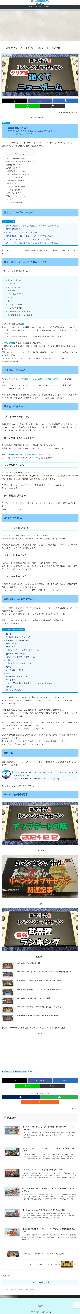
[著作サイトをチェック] (21, 1097)
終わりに (9, 199)
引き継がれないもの (13, 165)
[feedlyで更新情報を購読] (59, 1097)
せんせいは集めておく (16, 190)
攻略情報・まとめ (21, 1071)
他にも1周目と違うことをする (18, 174)
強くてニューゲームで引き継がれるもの (20, 162)
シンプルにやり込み (15, 177)
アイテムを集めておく (16, 193)
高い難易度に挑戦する (16, 180)
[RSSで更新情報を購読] (40, 1102)
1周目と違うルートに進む (17, 171)
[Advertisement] (40, 26)
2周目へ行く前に (12, 183)
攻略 (31, 1071)
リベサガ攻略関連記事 (14, 202)
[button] (52, 106)
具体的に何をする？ (13, 168)
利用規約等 (40, 1306)
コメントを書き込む (40, 1282)
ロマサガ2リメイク (9, 1071)
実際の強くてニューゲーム (15, 196)
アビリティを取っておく (16, 187)
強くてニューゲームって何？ (16, 158)
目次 (17, 154)
